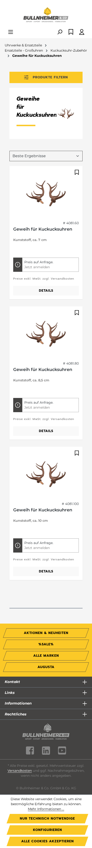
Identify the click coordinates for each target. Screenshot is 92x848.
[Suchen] (60, 32)
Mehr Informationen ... (46, 809)
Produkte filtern (50, 77)
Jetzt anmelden (37, 267)
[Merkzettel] (71, 32)
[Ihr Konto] (81, 32)
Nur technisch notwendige (47, 818)
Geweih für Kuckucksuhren (42, 229)
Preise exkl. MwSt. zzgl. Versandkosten (43, 279)
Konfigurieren (47, 829)
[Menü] (11, 32)
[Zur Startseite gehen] (46, 15)
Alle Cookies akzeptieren (47, 841)
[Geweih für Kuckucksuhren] (46, 193)
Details (46, 290)
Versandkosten (20, 770)
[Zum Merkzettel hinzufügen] (76, 172)
